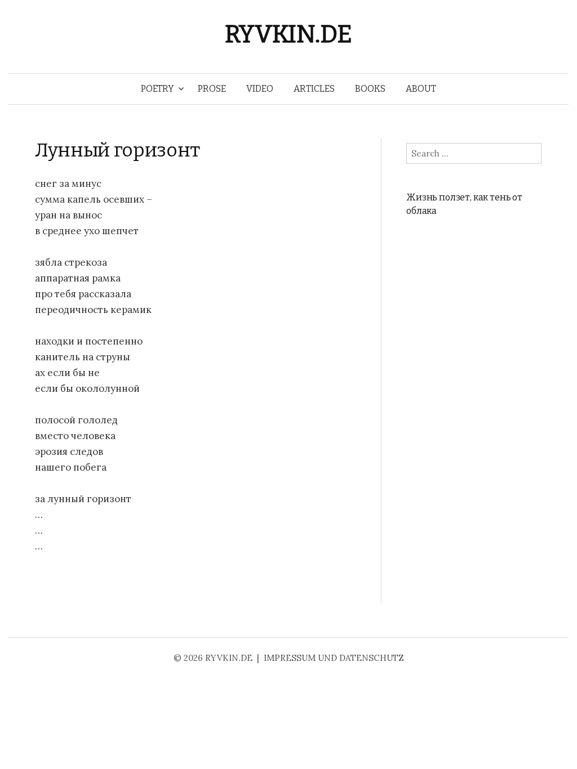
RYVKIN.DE (288, 34)
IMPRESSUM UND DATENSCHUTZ (334, 657)
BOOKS (370, 88)
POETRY (157, 88)
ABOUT (421, 88)
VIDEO (259, 88)
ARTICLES (314, 88)
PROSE (212, 88)
